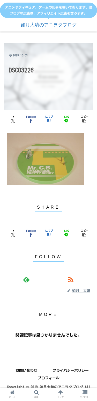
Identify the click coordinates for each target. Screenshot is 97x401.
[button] (84, 118)
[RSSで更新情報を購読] (70, 279)
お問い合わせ (26, 370)
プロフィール (48, 378)
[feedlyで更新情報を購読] (26, 279)
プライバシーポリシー (71, 370)
